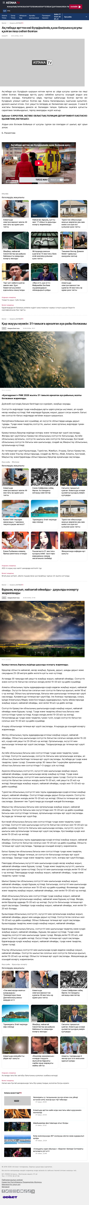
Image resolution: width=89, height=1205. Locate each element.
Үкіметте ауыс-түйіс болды (13, 300)
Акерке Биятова (13, 328)
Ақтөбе (5, 194)
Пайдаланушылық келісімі (12, 1180)
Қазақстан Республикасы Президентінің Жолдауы (22, 1182)
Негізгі (4, 23)
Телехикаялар (37, 7)
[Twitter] (7, 1191)
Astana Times (4, 17)
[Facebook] (3, 1191)
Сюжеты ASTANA (16, 23)
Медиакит (6, 1187)
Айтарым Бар (23, 17)
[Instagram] (11, 1191)
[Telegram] (18, 1191)
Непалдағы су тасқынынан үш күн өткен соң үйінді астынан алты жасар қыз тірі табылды (55, 1098)
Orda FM (65, 7)
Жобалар (25, 7)
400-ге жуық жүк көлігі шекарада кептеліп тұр (22, 568)
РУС (8, 11)
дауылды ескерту (20, 964)
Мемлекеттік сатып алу (11, 1184)
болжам (16, 462)
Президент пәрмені (46, 17)
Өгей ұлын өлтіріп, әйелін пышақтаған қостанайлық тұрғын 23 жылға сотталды (36, 576)
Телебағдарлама (52, 7)
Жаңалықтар (13, 7)
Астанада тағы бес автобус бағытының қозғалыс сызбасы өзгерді (30, 1075)
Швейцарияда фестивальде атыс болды (50, 1123)
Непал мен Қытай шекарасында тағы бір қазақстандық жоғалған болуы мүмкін (35, 1083)
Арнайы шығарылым (34, 17)
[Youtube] (22, 1191)
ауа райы (6, 462)
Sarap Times (13, 17)
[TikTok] (25, 1191)
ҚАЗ (4, 11)
